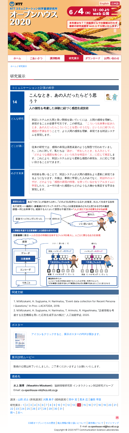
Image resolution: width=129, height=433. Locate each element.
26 (33, 408)
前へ (12, 412)
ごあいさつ (36, 58)
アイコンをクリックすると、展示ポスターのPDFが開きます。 (66, 334)
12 (68, 404)
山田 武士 (23, 399)
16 (89, 404)
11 (64, 404)
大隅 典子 (48, 399)
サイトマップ (112, 423)
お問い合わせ (111, 58)
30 (55, 408)
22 (11, 408)
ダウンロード (92, 58)
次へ (20, 412)
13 (73, 404)
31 (61, 408)
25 (28, 408)
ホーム (17, 58)
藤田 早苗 (95, 399)
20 (109, 404)
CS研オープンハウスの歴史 (41, 423)
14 (79, 404)
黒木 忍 (84, 399)
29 (50, 408)
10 (59, 404)
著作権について (96, 423)
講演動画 (55, 58)
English (104, 3)
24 (22, 408)
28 (44, 408)
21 (115, 404)
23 (17, 408)
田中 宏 (73, 399)
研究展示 (74, 58)
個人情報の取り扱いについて (71, 423)
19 (104, 404)
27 (39, 408)
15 (84, 404)
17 (94, 404)
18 (99, 404)
